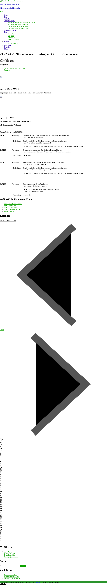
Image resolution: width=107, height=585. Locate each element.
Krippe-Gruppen (13, 43)
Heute (2, 330)
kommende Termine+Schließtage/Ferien (21, 22)
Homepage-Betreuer (11, 557)
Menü (2, 11)
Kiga (5, 32)
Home (6, 15)
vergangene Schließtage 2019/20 (19, 26)
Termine (7, 70)
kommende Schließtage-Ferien (18, 24)
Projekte (11, 36)
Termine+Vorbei (9, 21)
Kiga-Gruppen (13, 34)
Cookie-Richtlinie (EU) (12, 578)
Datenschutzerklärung (11, 577)
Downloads (8, 45)
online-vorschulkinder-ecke (13, 204)
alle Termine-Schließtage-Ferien (14, 68)
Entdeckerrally (9, 211)
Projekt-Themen (13, 39)
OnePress (39, 582)
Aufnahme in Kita (10, 30)
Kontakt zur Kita (9, 555)
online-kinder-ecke (10, 206)
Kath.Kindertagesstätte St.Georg (10, 4)
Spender (7, 551)
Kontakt (7, 47)
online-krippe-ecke (10, 207)
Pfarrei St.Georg (9, 553)
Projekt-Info (12, 38)
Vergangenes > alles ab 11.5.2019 (19, 28)
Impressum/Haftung (10, 575)
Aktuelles (7, 19)
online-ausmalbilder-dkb (12, 209)
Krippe (6, 41)
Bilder (6, 49)
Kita (5, 17)
